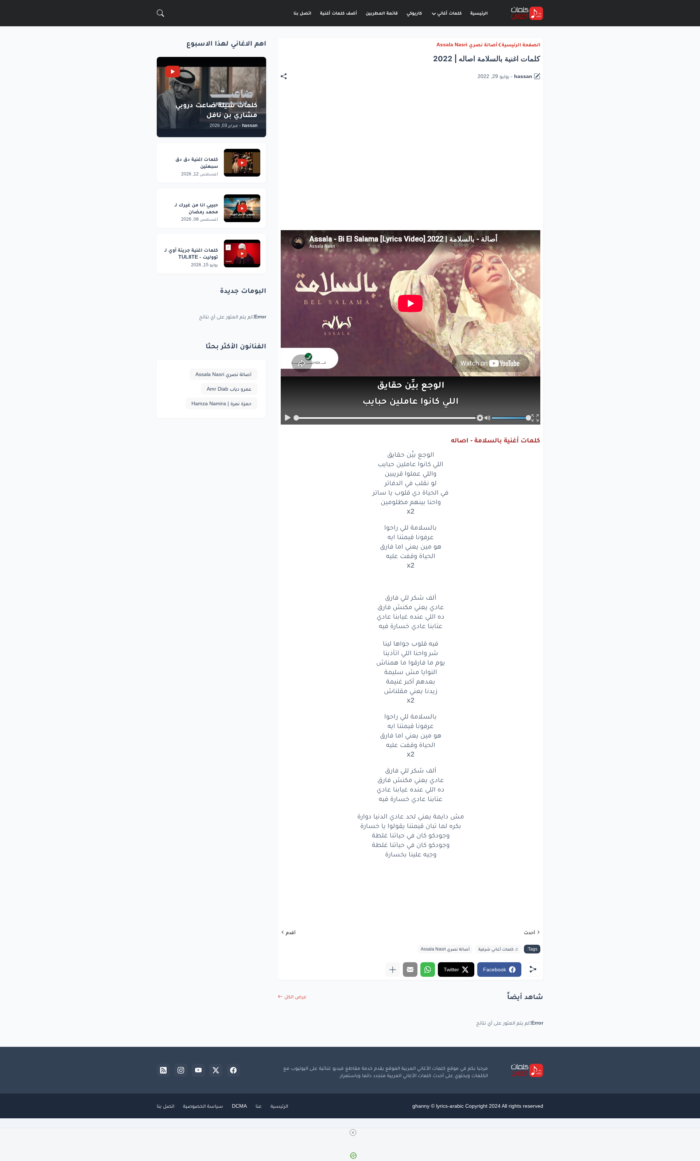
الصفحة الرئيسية (521, 44)
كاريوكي (414, 13)
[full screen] (535, 418)
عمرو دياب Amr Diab (229, 389)
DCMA (239, 1106)
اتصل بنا (302, 13)
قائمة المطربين (382, 13)
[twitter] (215, 1070)
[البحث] (160, 13)
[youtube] (198, 1070)
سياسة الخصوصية (203, 1106)
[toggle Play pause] (287, 418)
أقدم (291, 932)
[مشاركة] (287, 76)
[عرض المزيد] (392, 969)
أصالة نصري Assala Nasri (466, 44)
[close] (353, 1132)
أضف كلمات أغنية (338, 13)
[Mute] (487, 418)
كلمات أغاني (449, 13)
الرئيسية (479, 13)
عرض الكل (295, 996)
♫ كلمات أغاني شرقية (498, 949)
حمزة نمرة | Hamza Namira (221, 403)
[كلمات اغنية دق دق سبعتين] (242, 163)
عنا (259, 1106)
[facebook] (233, 1070)
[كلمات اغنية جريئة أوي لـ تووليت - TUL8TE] (242, 253)
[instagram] (180, 1070)
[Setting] (479, 418)
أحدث (529, 932)
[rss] (163, 1070)
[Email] (410, 969)
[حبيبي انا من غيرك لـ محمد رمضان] (242, 208)
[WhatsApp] (427, 969)
